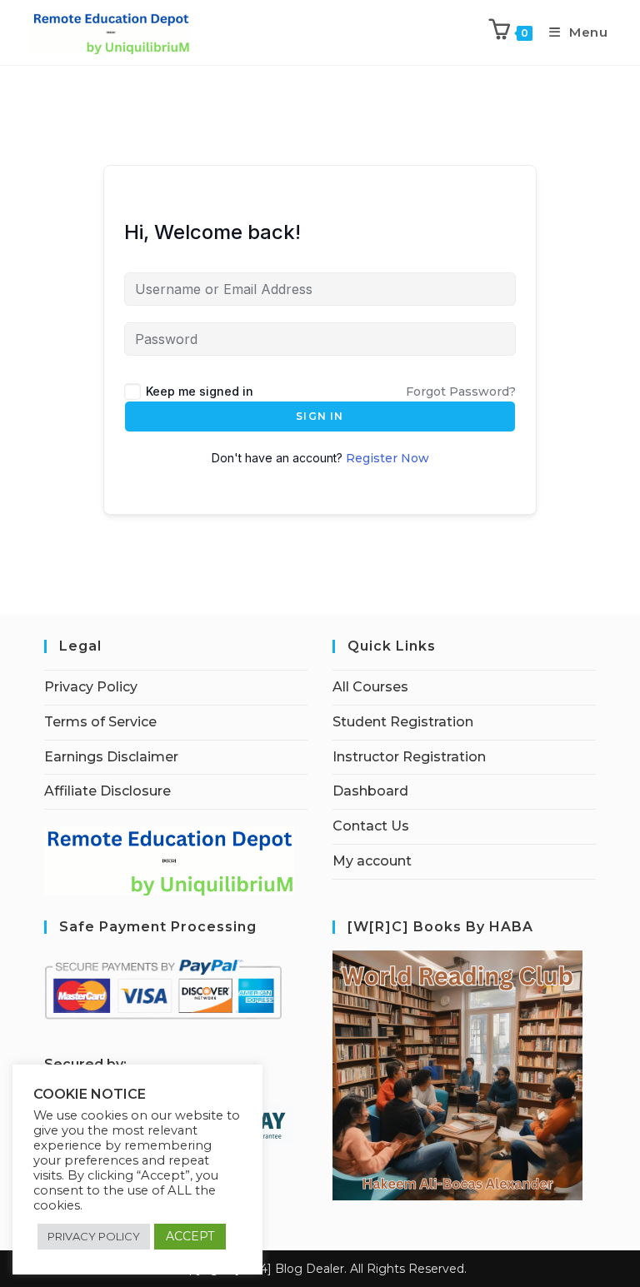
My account (372, 861)
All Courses (370, 687)
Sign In (319, 416)
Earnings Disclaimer (111, 757)
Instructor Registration (409, 757)
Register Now (387, 458)
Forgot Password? (461, 391)
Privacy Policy (91, 687)
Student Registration (402, 722)
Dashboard (370, 791)
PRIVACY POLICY (94, 1236)
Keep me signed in (199, 391)
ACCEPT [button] (190, 1236)
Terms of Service (100, 722)
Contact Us (370, 826)
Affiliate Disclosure (107, 791)
